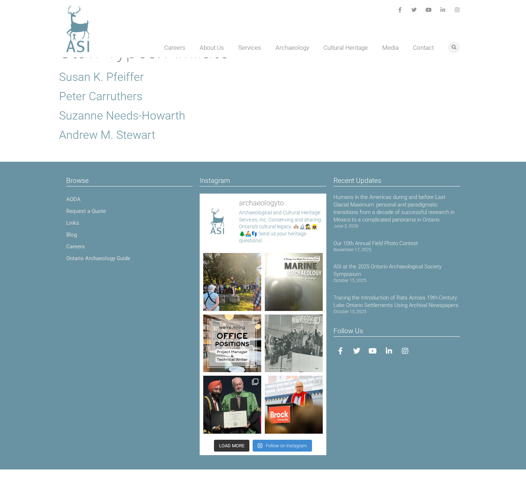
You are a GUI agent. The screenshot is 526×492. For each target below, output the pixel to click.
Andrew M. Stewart (107, 135)
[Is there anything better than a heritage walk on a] (232, 282)
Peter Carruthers (100, 96)
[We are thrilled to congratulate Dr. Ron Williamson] (232, 405)
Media (390, 47)
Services (249, 47)
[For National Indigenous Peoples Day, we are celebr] (294, 405)
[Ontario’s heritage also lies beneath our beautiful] (294, 282)
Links (72, 223)
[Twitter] (414, 10)
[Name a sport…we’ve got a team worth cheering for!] (294, 343)
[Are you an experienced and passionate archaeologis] (232, 343)
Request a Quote (86, 211)
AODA (73, 199)
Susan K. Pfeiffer (101, 77)
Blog (71, 235)
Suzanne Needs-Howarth (122, 115)
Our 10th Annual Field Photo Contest (375, 243)
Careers (174, 47)
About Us (212, 47)
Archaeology (292, 47)
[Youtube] (428, 10)
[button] (454, 47)
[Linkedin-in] (442, 10)
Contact (423, 47)
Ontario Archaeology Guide (98, 258)
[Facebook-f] (400, 10)
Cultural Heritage (345, 47)
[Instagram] (457, 10)
